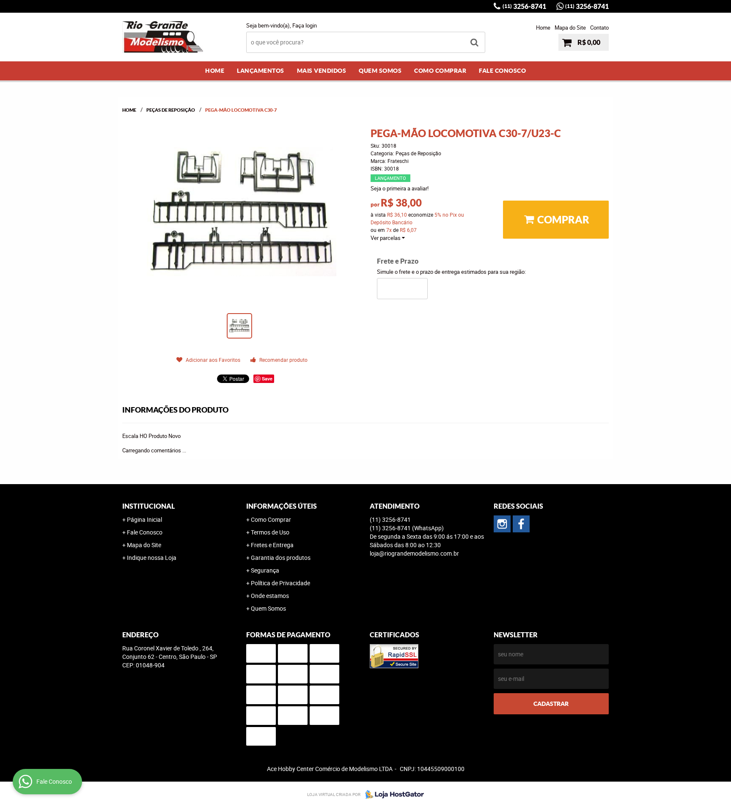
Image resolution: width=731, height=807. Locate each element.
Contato (599, 27)
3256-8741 (524, 6)
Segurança (265, 570)
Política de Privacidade (280, 583)
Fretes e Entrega (272, 545)
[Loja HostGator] (392, 794)
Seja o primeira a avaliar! (400, 188)
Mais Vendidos (321, 70)
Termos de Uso (270, 532)
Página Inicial (144, 519)
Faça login (304, 25)
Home (543, 27)
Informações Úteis (281, 506)
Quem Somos (380, 70)
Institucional (148, 506)
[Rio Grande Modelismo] (521, 523)
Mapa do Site (570, 27)
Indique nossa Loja (151, 558)
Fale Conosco (502, 70)
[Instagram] (502, 523)
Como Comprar (440, 70)
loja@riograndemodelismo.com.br (414, 553)
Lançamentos (260, 70)
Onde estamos (270, 596)
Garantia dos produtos (281, 558)
